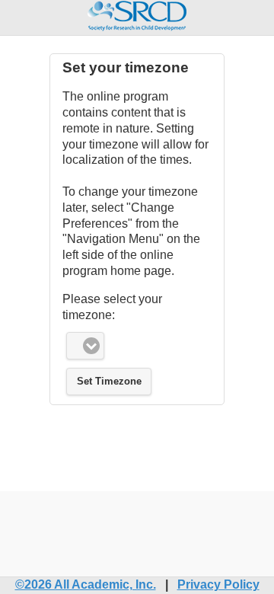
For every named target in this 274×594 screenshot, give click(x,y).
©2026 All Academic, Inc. (85, 584)
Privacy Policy (218, 584)
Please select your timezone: (112, 306)
